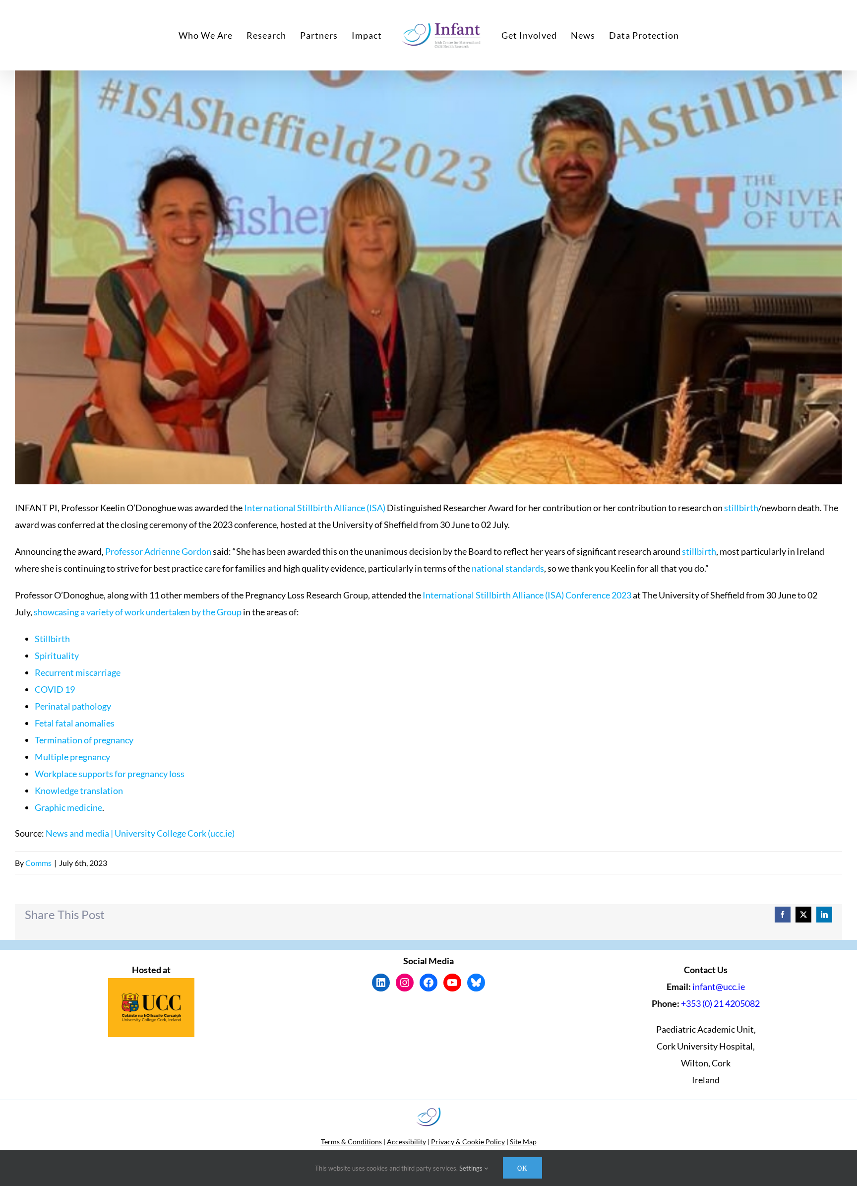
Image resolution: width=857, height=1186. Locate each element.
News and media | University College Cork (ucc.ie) (140, 833)
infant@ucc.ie (718, 986)
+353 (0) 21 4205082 (720, 1003)
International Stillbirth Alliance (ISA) (314, 507)
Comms (38, 862)
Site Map (523, 1141)
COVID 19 (55, 689)
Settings (471, 1168)
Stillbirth (52, 638)
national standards (508, 568)
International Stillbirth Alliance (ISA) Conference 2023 (527, 595)
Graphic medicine (68, 807)
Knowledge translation (79, 790)
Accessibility (406, 1141)
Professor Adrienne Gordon (158, 551)
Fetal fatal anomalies (75, 723)
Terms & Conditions (351, 1141)
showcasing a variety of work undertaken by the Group (138, 611)
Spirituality (57, 655)
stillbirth (741, 507)
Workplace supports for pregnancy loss (109, 773)
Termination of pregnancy (84, 739)
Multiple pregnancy (72, 756)
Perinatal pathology (73, 706)
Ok (522, 1168)
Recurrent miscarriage (78, 672)
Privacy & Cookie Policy (468, 1141)
